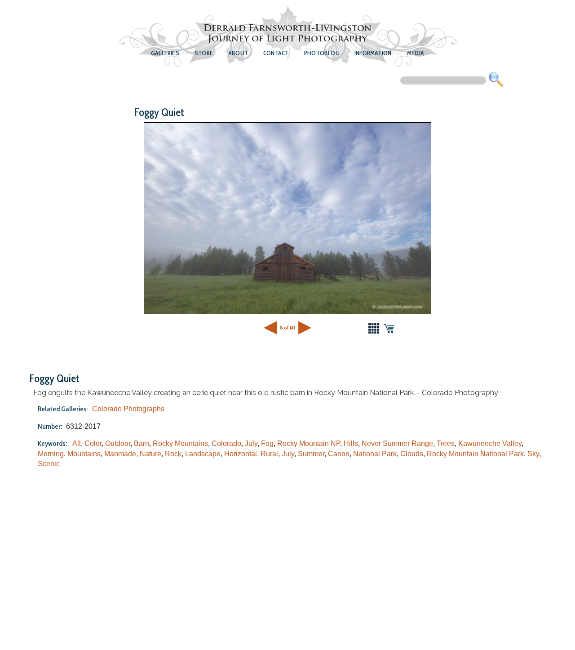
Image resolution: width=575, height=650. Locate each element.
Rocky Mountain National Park (475, 454)
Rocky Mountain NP (308, 443)
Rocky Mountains (180, 443)
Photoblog (322, 53)
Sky (533, 454)
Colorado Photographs (128, 409)
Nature (150, 454)
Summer (311, 454)
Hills (351, 443)
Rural (269, 454)
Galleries (165, 53)
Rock (173, 454)
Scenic (49, 463)
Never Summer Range (397, 443)
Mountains (84, 454)
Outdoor (117, 443)
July (251, 443)
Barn (141, 443)
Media (415, 53)
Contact (275, 53)
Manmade (120, 454)
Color (93, 443)
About (238, 53)
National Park (375, 454)
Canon (338, 454)
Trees (446, 443)
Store (204, 53)
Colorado (226, 443)
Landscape (203, 454)
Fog (267, 443)
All (76, 443)
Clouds (411, 454)
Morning (51, 454)
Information (372, 53)
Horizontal (240, 454)
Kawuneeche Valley (490, 443)
